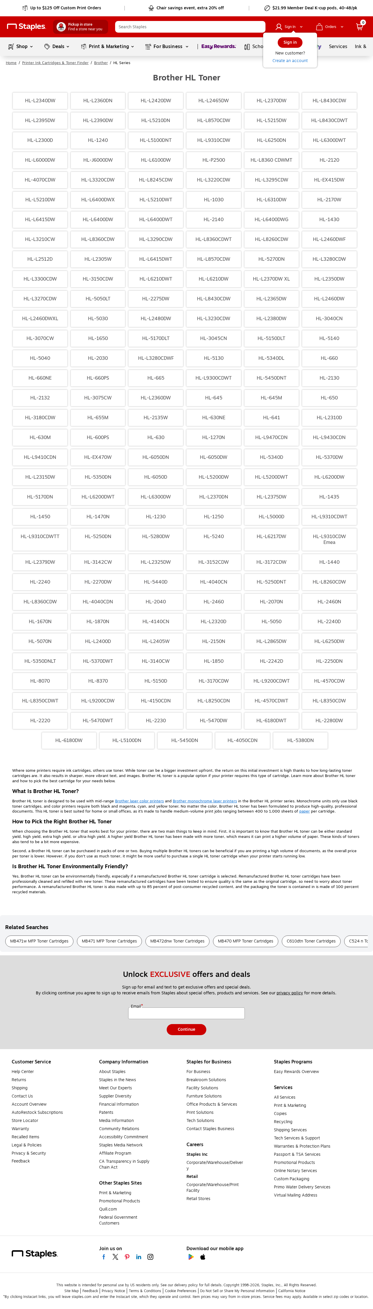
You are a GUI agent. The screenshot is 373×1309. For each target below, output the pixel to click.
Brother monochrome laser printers (205, 801)
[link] (62, 8)
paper (304, 811)
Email (136, 1006)
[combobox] (190, 27)
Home (11, 63)
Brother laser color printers (139, 801)
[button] (260, 27)
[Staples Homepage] (26, 27)
